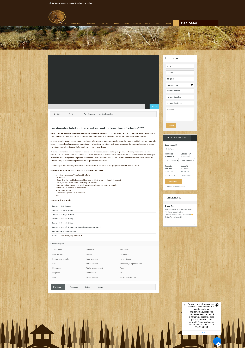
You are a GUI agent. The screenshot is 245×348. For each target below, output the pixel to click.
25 (176, 225)
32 (188, 225)
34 (192, 225)
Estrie (126, 23)
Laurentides (76, 23)
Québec (116, 23)
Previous (192, 223)
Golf (54, 264)
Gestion (148, 23)
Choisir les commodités (176, 187)
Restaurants (91, 273)
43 (176, 227)
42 (174, 227)
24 (174, 225)
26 (178, 225)
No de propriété (171, 145)
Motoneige (56, 268)
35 (194, 225)
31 (187, 225)
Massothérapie (92, 264)
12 (185, 223)
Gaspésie (137, 23)
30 (185, 225)
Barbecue (90, 250)
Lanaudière (90, 23)
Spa (54, 277)
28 (181, 225)
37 (165, 227)
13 (187, 223)
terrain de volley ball (128, 277)
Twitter (87, 287)
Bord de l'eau (57, 254)
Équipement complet (60, 259)
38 (167, 227)
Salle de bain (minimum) (186, 155)
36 (196, 225)
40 (171, 227)
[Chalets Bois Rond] (57, 18)
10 (181, 223)
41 (172, 227)
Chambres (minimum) (169, 155)
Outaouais (104, 23)
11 (183, 223)
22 (171, 225)
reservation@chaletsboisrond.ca (79, 3)
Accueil (64, 23)
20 (167, 225)
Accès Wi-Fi (57, 250)
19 (165, 225)
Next (194, 224)
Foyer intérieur (125, 259)
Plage (122, 268)
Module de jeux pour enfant (131, 264)
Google (100, 287)
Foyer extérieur (92, 259)
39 (169, 227)
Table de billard (92, 277)
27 (180, 225)
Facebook (74, 287)
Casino (89, 254)
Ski (121, 273)
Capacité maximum (185, 168)
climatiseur (124, 254)
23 (172, 225)
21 (169, 225)
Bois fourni (124, 250)
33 (190, 225)
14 (188, 223)
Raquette (56, 273)
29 (183, 225)
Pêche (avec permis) (94, 268)
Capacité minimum (169, 168)
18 (196, 223)
